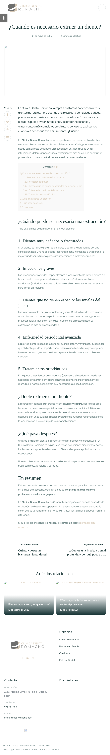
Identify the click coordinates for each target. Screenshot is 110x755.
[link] (3, 18)
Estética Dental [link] (67, 660)
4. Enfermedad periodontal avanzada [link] (43, 190)
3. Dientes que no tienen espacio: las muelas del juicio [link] (52, 186)
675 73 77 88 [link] (10, 706)
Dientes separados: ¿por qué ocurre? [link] (29, 604)
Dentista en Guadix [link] (69, 639)
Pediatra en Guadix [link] (69, 646)
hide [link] (56, 166)
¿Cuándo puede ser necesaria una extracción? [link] (45, 173)
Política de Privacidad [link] (26, 749)
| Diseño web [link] (43, 745)
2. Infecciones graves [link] (35, 181)
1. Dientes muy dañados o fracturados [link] (43, 177)
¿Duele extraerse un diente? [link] (35, 198)
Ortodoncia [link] (64, 653)
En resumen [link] (27, 207)
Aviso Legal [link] (8, 749)
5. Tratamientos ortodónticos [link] (40, 194)
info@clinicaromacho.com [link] (18, 717)
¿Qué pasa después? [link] (31, 203)
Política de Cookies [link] (49, 749)
